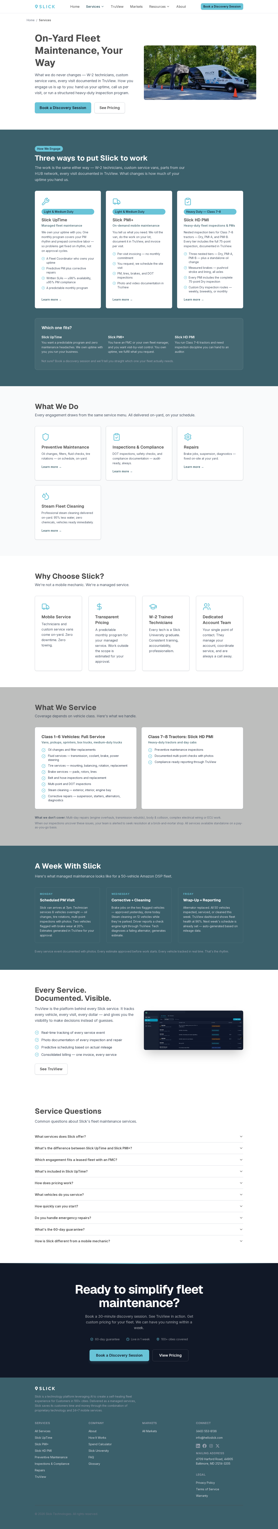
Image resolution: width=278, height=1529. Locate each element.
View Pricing (170, 1355)
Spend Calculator (100, 1444)
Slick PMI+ (42, 1444)
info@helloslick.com (209, 1437)
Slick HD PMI (43, 1450)
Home (75, 6)
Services (93, 6)
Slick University (99, 1450)
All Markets (149, 1431)
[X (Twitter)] (218, 1446)
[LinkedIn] (198, 1446)
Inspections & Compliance (52, 1463)
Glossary (94, 1463)
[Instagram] (211, 1446)
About (181, 6)
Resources (157, 6)
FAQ (91, 1457)
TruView (117, 6)
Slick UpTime (43, 1437)
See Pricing (110, 108)
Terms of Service (207, 1489)
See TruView (51, 1069)
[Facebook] (204, 1446)
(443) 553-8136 (206, 1431)
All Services (42, 1431)
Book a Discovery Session (222, 6)
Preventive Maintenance (51, 1457)
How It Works (97, 1437)
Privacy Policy (205, 1482)
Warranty (202, 1495)
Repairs (40, 1470)
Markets (136, 6)
